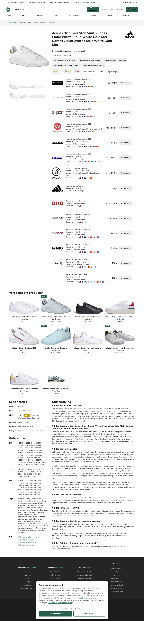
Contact (135, 2)
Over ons (116, 575)
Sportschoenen (74, 15)
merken (59, 567)
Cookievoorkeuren (116, 592)
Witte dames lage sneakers (115, 60)
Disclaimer (122, 585)
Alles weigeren (89, 614)
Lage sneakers (23, 431)
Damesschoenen (24, 422)
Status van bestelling (85, 578)
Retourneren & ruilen (84, 572)
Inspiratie (125, 15)
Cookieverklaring (116, 588)
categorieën (31, 567)
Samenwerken (116, 578)
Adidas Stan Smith (24, 411)
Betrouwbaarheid (116, 582)
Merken (109, 15)
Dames (9, 15)
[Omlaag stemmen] (67, 71)
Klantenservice (126, 2)
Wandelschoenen (27, 588)
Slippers (27, 578)
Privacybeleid (111, 585)
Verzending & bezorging (84, 575)
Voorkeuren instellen (72, 608)
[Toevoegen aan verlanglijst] (77, 71)
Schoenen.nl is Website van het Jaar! (84, 2)
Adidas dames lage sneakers (90, 60)
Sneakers (93, 15)
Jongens (55, 15)
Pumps (27, 582)
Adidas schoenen (55, 575)
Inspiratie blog (116, 568)
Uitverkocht (125, 83)
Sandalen (27, 575)
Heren (24, 15)
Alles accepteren (55, 614)
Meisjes (39, 15)
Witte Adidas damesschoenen (64, 60)
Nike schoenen (55, 572)
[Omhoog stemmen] (55, 71)
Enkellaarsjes (27, 585)
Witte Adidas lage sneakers (93, 65)
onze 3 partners (84, 598)
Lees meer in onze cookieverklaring (60, 603)
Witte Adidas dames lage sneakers (66, 65)
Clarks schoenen (55, 578)
